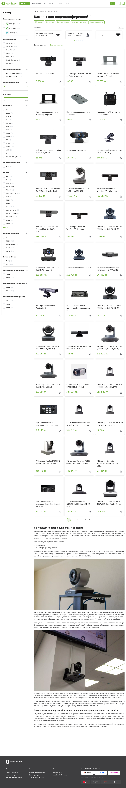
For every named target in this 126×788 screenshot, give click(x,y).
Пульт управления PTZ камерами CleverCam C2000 (47, 424)
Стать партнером (34, 775)
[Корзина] (122, 3)
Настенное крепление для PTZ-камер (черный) (47, 113)
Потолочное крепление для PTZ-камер (78, 113)
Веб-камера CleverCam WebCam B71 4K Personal (107, 189)
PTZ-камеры (39, 22)
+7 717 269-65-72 (57, 772)
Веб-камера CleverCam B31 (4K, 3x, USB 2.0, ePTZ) (48, 151)
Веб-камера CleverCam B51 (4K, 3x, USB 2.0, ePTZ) (110, 151)
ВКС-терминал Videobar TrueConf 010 (46, 306)
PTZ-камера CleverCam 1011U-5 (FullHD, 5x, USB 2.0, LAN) (109, 385)
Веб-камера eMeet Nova (76, 150)
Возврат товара (11, 775)
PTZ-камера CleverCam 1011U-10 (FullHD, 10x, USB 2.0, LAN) (78, 424)
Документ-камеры (63, 22)
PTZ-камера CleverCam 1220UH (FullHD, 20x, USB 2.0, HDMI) (109, 347)
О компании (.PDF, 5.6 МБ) (37, 778)
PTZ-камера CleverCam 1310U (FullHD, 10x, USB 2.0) (47, 268)
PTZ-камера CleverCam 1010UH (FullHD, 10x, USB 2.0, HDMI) (109, 228)
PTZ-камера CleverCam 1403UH (78, 267)
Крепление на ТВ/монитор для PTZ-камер (108, 113)
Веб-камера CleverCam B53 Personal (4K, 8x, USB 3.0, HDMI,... (47, 229)
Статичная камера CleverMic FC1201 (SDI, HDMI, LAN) (78, 385)
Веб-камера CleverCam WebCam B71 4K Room (75, 228)
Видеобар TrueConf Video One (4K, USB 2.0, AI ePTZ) (78, 347)
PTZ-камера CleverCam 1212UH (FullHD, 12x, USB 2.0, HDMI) (78, 462)
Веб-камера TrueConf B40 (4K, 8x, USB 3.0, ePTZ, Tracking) (48, 189)
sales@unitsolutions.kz (60, 775)
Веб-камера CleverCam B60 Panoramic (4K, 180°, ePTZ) (108, 268)
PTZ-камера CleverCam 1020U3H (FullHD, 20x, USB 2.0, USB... (78, 504)
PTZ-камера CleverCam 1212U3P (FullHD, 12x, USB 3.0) (48, 385)
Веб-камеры (50, 22)
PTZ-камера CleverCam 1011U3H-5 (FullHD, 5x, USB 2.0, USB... (109, 463)
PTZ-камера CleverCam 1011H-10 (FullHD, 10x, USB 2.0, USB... (109, 503)
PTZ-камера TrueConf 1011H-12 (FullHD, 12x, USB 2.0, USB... (48, 462)
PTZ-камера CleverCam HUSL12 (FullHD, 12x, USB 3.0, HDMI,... (75, 34)
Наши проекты (36, 3)
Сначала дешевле (57, 45)
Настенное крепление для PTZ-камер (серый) (108, 75)
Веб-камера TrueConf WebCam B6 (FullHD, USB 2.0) (44, 34)
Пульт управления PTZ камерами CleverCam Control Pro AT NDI (48, 504)
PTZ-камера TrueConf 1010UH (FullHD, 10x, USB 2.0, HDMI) (109, 306)
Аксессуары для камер (79, 22)
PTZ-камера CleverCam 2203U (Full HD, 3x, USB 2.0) (78, 189)
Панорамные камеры (96, 22)
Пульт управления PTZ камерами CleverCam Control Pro (78, 308)
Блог (45, 3)
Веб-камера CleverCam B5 (104, 35)
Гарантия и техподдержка (14, 778)
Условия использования (37, 772)
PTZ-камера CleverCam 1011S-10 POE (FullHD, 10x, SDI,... (110, 424)
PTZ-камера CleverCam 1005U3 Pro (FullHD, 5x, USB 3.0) (48, 347)
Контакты (52, 3)
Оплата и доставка (12, 772)
